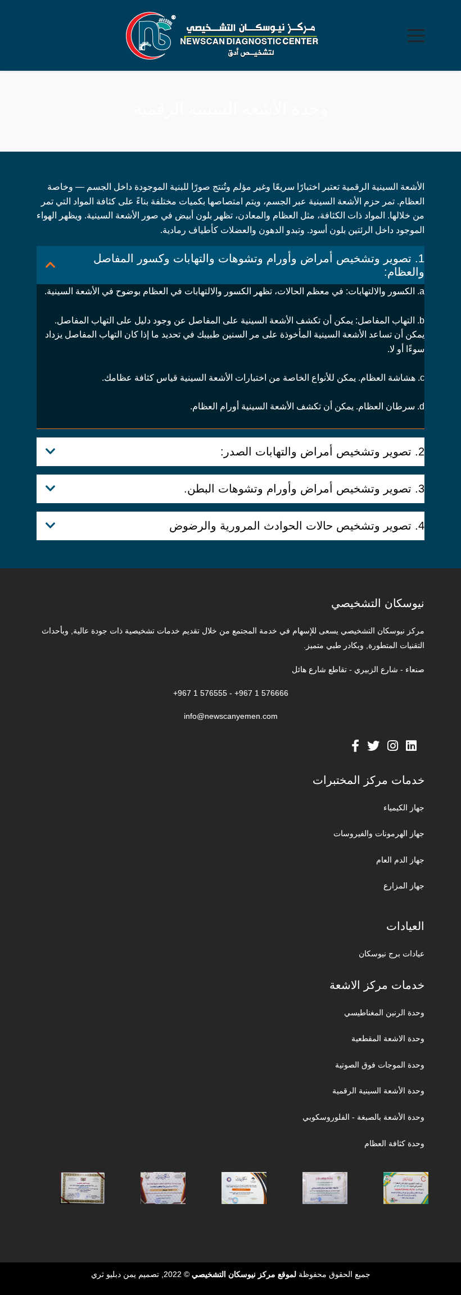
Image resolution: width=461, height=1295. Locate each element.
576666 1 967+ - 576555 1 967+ (230, 692)
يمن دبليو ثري (113, 1274)
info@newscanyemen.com (231, 716)
